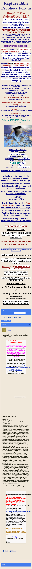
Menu (4, 310)
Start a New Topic (6, 320)
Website (13, 551)
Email (6, 551)
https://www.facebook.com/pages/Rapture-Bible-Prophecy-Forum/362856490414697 (18, 369)
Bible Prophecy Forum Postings (12, 317)
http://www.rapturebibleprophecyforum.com (18, 365)
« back (3, 564)
